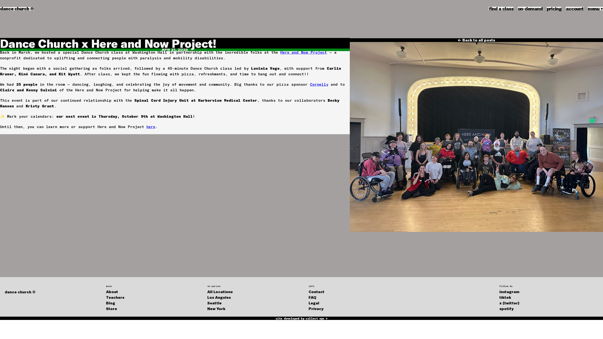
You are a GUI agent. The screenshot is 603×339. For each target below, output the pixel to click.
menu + (595, 8)
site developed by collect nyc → (301, 318)
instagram (509, 291)
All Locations (220, 291)
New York (216, 308)
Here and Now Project (303, 52)
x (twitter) (509, 303)
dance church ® (17, 8)
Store (111, 308)
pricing (554, 8)
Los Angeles (219, 297)
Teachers (115, 297)
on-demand (530, 8)
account (574, 8)
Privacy (316, 308)
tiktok (505, 297)
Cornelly (319, 84)
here (151, 126)
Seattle (214, 303)
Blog (110, 303)
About (112, 291)
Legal (314, 303)
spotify (506, 308)
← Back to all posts (476, 40)
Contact (316, 291)
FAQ (312, 297)
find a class (501, 8)
